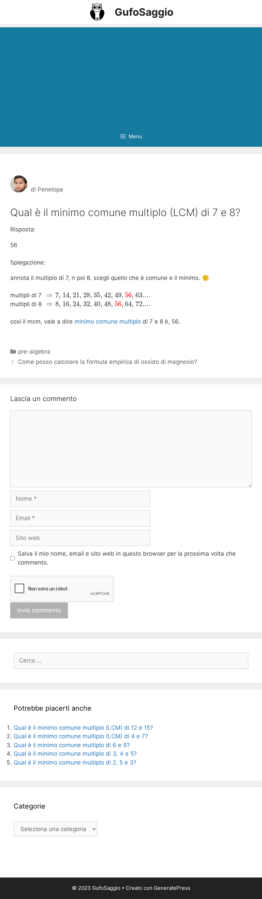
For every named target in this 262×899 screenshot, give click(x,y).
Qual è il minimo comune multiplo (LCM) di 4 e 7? (81, 736)
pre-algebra (34, 351)
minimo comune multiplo (107, 321)
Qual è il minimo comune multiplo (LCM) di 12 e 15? (83, 727)
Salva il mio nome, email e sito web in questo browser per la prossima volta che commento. (127, 558)
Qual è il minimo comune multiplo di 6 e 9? (72, 745)
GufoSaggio (144, 12)
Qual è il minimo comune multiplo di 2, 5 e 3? (75, 762)
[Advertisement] (131, 75)
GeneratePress (172, 888)
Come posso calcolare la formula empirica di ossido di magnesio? (107, 361)
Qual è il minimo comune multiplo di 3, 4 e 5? (75, 753)
